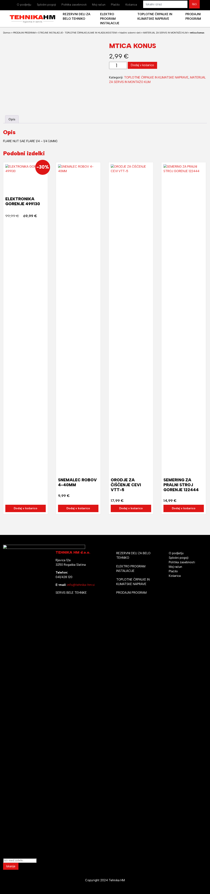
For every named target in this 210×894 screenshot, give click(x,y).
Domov (7, 32)
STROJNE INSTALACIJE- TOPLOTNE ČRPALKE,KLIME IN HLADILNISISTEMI (77, 32)
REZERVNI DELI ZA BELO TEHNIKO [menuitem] (76, 16)
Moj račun (98, 4)
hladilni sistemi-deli (130, 32)
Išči (194, 4)
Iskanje (10, 866)
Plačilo (115, 4)
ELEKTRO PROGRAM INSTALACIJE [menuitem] (109, 18)
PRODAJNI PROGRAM (24, 32)
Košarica (131, 4)
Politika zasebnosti (74, 4)
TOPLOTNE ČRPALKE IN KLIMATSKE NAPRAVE (156, 77)
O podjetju (24, 4)
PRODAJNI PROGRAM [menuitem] (193, 16)
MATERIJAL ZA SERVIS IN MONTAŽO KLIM (165, 32)
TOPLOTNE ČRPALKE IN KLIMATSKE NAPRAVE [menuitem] (154, 16)
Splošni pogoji (46, 4)
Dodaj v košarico (142, 65)
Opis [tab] (11, 119)
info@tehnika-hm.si (81, 585)
